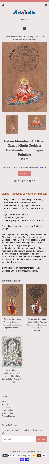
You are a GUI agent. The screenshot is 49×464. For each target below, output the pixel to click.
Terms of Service (8, 416)
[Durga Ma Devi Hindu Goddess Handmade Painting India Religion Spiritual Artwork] (12, 300)
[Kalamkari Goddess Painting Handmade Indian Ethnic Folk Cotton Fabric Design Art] (12, 352)
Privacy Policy (7, 410)
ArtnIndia (24, 451)
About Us (5, 404)
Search (4, 401)
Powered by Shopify (34, 451)
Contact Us (24, 19)
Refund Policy (7, 413)
